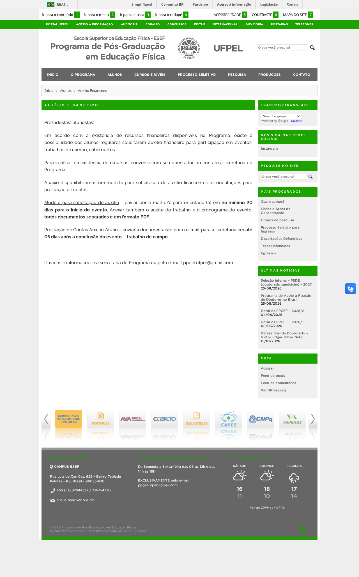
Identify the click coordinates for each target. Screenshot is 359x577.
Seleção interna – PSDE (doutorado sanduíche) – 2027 (286, 282)
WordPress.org (273, 390)
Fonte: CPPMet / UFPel (267, 507)
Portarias (279, 24)
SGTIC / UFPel (135, 531)
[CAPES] (227, 425)
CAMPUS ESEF (66, 466)
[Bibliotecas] (195, 425)
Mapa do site (297, 14)
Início (49, 90)
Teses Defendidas (275, 246)
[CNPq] (259, 425)
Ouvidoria (254, 24)
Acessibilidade (230, 14)
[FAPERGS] (291, 425)
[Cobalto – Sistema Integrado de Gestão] (163, 425)
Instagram (269, 148)
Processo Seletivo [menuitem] (197, 74)
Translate (295, 121)
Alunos (66, 90)
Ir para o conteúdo (60, 14)
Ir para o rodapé (171, 14)
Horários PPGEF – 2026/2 (282, 311)
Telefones (304, 24)
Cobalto (153, 24)
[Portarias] (99, 425)
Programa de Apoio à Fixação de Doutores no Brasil (286, 297)
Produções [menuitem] (269, 74)
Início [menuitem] (52, 74)
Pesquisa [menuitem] (237, 74)
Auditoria (129, 24)
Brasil (62, 4)
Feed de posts (273, 375)
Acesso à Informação (94, 24)
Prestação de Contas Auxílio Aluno (81, 229)
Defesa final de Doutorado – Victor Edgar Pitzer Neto (284, 335)
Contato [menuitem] (301, 74)
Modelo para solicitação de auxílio (81, 202)
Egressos (268, 253)
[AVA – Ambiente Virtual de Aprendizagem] (131, 425)
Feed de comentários (278, 383)
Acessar (267, 368)
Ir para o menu (99, 14)
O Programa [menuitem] (83, 74)
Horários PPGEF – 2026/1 (282, 322)
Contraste (264, 14)
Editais (199, 24)
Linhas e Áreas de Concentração (275, 211)
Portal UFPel (57, 24)
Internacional (225, 24)
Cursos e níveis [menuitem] (149, 74)
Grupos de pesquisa (277, 220)
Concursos (176, 24)
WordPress (76, 531)
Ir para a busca (134, 14)
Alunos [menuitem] (114, 74)
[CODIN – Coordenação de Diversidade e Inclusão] (67, 425)
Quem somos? (272, 201)
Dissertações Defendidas (281, 238)
